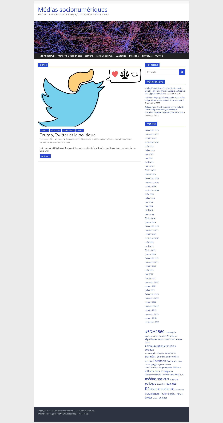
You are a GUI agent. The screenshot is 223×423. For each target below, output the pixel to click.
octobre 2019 (150, 310)
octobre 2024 (150, 186)
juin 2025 (149, 154)
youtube (163, 397)
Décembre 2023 (152, 226)
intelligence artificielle (153, 374)
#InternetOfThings (151, 336)
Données (150, 356)
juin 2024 (149, 202)
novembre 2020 (151, 298)
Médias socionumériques (72, 9)
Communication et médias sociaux (78, 139)
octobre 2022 (150, 266)
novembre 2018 (151, 314)
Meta (182, 375)
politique (43, 142)
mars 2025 (149, 166)
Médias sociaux (46, 56)
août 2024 (149, 194)
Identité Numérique (151, 368)
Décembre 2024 (152, 178)
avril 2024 (149, 210)
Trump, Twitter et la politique (68, 135)
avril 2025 (149, 162)
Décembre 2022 (152, 258)
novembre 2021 (151, 282)
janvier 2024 (150, 222)
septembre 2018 (152, 322)
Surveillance (152, 394)
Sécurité (89, 56)
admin (60, 139)
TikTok (179, 394)
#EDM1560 (154, 331)
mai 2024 (149, 206)
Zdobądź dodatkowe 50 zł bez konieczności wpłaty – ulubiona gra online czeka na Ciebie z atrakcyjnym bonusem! (165, 91)
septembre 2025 (152, 142)
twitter (68, 142)
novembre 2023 (151, 230)
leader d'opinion (126, 139)
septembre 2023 (152, 238)
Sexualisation (179, 390)
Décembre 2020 (152, 294)
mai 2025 (149, 158)
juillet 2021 (150, 290)
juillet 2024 (150, 198)
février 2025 (150, 170)
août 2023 (149, 242)
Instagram (147, 56)
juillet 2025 (150, 150)
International (55, 130)
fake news (172, 361)
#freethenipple (171, 332)
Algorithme (172, 336)
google (154, 364)
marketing (121, 56)
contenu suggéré (150, 353)
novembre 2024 (151, 182)
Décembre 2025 (152, 130)
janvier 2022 (150, 278)
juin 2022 (149, 274)
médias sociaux (157, 378)
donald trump (96, 139)
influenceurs (152, 371)
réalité (49, 142)
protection (161, 384)
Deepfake (160, 353)
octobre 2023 (150, 234)
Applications (169, 339)
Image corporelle (165, 367)
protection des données (70, 56)
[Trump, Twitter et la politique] (89, 70)
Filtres (180, 361)
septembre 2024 (152, 190)
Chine (147, 342)
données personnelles (168, 356)
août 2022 (149, 270)
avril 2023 (149, 246)
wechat (155, 398)
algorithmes (151, 339)
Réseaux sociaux (104, 56)
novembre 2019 (151, 306)
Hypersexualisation (164, 365)
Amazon (160, 339)
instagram (167, 371)
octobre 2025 (150, 138)
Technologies (168, 393)
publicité (171, 383)
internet (166, 374)
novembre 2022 (151, 262)
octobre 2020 (150, 302)
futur (104, 139)
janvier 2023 (150, 254)
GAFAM (147, 365)
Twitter (159, 56)
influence (44, 130)
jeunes (116, 139)
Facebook (134, 56)
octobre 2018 (150, 318)
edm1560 (148, 361)
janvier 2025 (150, 174)
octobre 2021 (150, 286)
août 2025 (149, 146)
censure (178, 339)
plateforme (174, 379)
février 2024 (150, 218)
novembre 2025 (151, 134)
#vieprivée (162, 336)
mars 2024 (149, 214)
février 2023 (150, 250)
